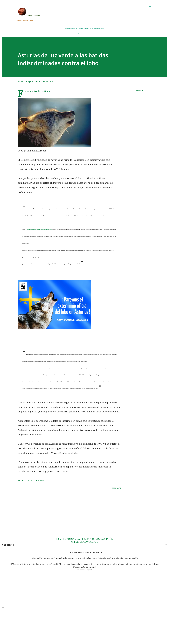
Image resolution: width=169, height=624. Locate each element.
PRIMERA (68, 29)
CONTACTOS (90, 541)
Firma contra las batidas (37, 91)
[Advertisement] (66, 509)
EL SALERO (93, 29)
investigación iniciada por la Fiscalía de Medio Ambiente (39, 229)
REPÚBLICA (79, 34)
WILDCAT (85, 34)
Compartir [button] (138, 90)
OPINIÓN (86, 29)
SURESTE (91, 34)
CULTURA (97, 538)
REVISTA (81, 29)
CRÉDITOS (77, 541)
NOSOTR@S (100, 29)
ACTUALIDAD (75, 29)
